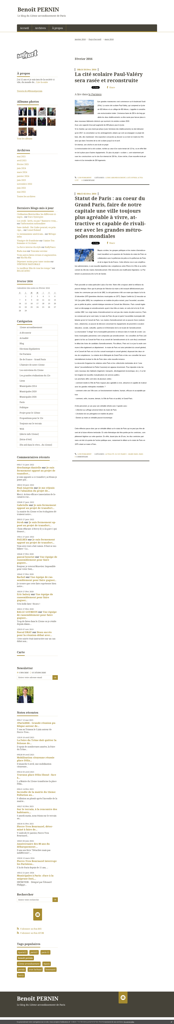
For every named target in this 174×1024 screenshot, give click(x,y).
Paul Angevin (25, 487)
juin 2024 (21, 168)
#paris (47, 963)
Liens (22, 380)
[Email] (37, 914)
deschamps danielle (29, 467)
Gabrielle (22, 505)
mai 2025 (21, 156)
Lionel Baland (34, 230)
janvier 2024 (23, 176)
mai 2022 (21, 192)
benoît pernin (25, 958)
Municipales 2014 (28, 386)
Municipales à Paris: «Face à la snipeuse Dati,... (35, 877)
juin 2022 (21, 188)
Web (22, 428)
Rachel (21, 577)
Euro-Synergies (35, 216)
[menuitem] (24, 27)
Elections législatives (30, 348)
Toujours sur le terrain (31, 423)
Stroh (20, 522)
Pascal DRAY (24, 632)
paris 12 (45, 952)
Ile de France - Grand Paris (33, 359)
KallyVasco (50, 247)
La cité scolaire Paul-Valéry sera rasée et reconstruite (109, 77)
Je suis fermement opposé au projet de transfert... (36, 470)
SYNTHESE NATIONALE (28, 264)
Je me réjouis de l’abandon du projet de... (36, 489)
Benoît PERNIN (38, 9)
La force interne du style (29, 247)
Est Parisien (25, 354)
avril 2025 (22, 160)
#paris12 (22, 952)
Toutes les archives (26, 196)
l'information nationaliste (33, 223)
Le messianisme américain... (30, 234)
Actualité (24, 338)
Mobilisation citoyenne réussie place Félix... (35, 759)
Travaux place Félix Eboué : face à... (36, 776)
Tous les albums (24, 138)
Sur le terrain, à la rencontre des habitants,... (37, 811)
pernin (21, 969)
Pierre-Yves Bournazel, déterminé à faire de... (35, 828)
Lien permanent (84, 178)
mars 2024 (22, 172)
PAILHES (22, 539)
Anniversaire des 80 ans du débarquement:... (33, 845)
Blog (22, 343)
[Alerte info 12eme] (29, 434)
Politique (24, 407)
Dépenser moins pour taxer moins (33, 261)
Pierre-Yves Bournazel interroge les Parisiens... (37, 862)
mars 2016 (109, 39)
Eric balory (23, 594)
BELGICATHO (23, 270)
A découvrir (25, 332)
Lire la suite (42, 82)
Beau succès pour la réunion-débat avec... (34, 634)
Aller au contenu (9, 2)
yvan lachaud (35, 969)
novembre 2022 (24, 184)
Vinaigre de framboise (28, 240)
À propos (57, 28)
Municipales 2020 (28, 391)
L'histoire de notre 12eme (32, 364)
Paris (22, 402)
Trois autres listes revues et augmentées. (37, 255)
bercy (21, 975)
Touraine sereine (39, 251)
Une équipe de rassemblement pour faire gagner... (37, 559)
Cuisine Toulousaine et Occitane (36, 242)
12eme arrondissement (31, 327)
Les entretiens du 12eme (32, 370)
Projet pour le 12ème (30, 412)
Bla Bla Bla (26, 257)
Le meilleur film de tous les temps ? (34, 268)
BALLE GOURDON (27, 611)
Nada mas (22, 251)
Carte (21, 652)
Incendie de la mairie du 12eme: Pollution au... (36, 793)
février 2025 (23, 164)
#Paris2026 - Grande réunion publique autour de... (36, 724)
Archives (40, 28)
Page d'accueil (95, 39)
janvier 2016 (80, 39)
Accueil (24, 28)
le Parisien (95, 94)
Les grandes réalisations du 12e (35, 375)
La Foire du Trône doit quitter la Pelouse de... (36, 742)
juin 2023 (21, 180)
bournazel (50, 969)
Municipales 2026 (28, 396)
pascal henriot (26, 556)
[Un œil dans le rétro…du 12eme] (36, 444)
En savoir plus (129, 1022)
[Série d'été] (26, 439)
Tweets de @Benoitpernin (29, 91)
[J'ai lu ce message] (171, 1022)
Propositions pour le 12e (31, 418)
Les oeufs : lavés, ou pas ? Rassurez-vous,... (37, 220)
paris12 (34, 952)
